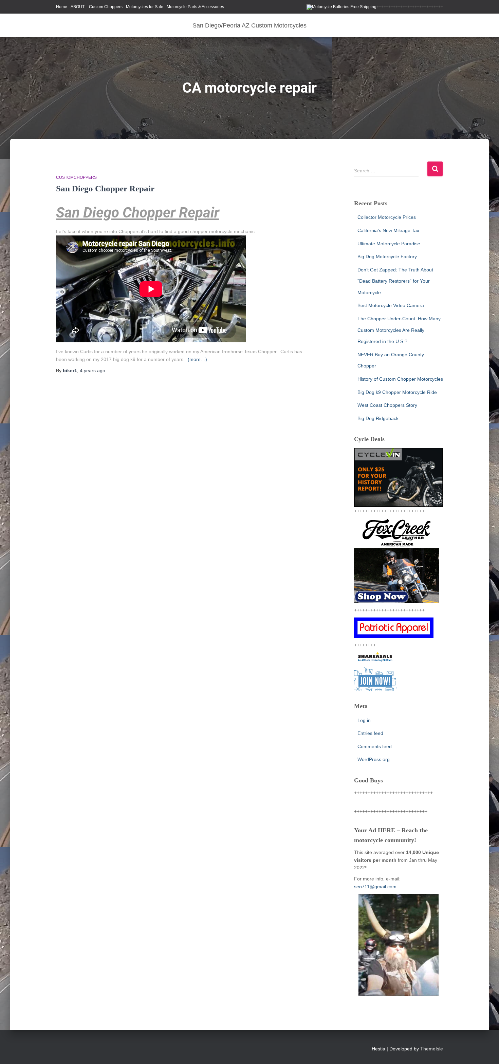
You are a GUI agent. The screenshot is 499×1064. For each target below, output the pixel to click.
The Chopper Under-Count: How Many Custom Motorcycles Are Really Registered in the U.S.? (399, 330)
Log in (364, 720)
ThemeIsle (431, 1048)
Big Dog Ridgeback (378, 418)
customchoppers (76, 177)
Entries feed (370, 733)
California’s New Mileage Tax (388, 230)
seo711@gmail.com (375, 886)
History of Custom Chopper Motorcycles (400, 379)
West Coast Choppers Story (387, 405)
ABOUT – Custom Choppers (97, 6)
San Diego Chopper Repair (105, 188)
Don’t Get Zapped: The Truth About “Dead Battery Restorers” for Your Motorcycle (395, 281)
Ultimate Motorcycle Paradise (388, 243)
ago (92, 370)
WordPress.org (373, 759)
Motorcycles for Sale (144, 6)
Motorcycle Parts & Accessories (195, 6)
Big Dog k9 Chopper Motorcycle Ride (397, 392)
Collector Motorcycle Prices (386, 217)
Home (61, 6)
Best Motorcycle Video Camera (390, 305)
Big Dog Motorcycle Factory (387, 256)
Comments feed (374, 746)
